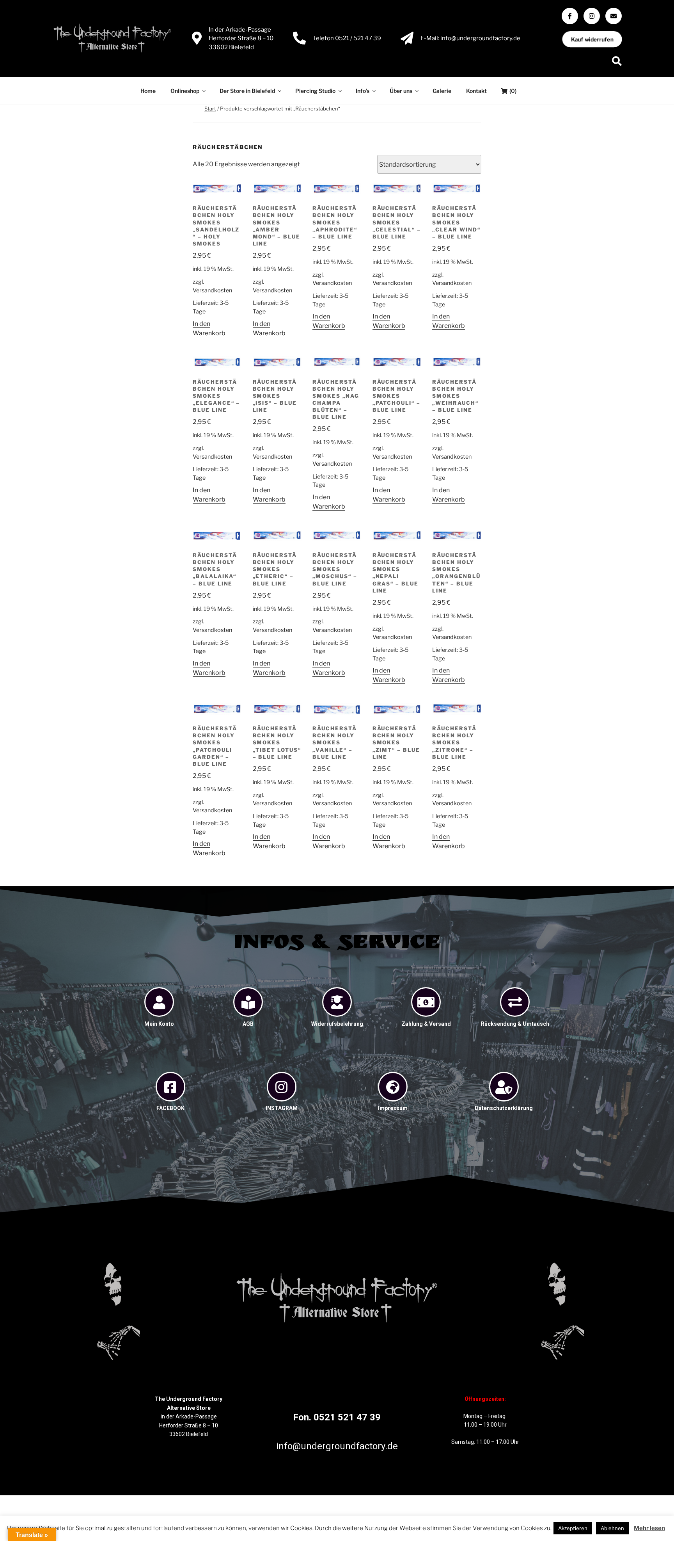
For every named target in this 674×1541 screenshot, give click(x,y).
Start (210, 108)
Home (148, 90)
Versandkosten (212, 290)
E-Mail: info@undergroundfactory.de (470, 38)
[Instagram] (592, 16)
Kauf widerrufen (592, 39)
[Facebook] (570, 16)
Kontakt (476, 90)
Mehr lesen (649, 1528)
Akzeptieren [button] (572, 1528)
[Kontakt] (613, 16)
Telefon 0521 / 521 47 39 (347, 38)
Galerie (442, 90)
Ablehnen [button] (612, 1528)
